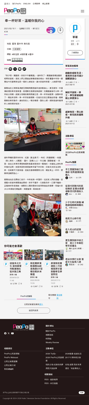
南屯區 (27, 44)
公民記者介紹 (10, 365)
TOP (81, 392)
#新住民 (15, 54)
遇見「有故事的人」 (73, 368)
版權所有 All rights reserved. (18, 60)
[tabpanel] (33, 304)
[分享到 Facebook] (10, 69)
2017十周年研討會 (73, 357)
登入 (8, 4)
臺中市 (20, 44)
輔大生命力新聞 (75, 249)
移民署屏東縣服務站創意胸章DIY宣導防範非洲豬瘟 (36, 268)
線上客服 (45, 4)
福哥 (71, 221)
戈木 (71, 178)
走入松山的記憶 (73, 229)
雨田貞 (71, 265)
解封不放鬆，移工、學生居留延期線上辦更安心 (74, 95)
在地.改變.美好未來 (73, 364)
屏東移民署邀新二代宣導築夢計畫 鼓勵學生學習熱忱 (56, 268)
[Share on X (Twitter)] (15, 69)
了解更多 (75, 53)
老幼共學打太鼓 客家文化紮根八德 (74, 260)
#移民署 (23, 54)
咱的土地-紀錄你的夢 (54, 364)
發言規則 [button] (59, 296)
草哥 (75, 37)
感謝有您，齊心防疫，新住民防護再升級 (74, 115)
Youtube (12, 333)
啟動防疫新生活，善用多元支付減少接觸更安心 (74, 76)
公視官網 (36, 4)
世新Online (73, 208)
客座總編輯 (9, 369)
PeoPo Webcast (11, 357)
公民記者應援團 (10, 361)
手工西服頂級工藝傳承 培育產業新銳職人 (74, 172)
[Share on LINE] (19, 69)
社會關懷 (16, 49)
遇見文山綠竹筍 (73, 218)
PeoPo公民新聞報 (11, 353)
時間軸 (48, 338)
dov (70, 194)
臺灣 (14, 44)
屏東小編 (13, 275)
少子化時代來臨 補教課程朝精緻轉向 (74, 203)
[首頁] (15, 11)
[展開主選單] (82, 11)
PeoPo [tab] (26, 296)
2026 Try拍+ (51, 353)
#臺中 (30, 54)
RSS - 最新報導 (51, 379)
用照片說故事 (51, 368)
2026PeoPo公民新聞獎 (75, 153)
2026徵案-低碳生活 (73, 353)
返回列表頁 (33, 310)
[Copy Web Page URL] (24, 69)
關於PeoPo (50, 331)
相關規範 (49, 334)
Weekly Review (52, 342)
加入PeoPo (16, 4)
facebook (5, 333)
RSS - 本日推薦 (51, 383)
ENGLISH (26, 4)
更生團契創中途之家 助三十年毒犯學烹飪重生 (74, 243)
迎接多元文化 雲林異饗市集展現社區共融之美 (15, 267)
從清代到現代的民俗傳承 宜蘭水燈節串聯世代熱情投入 (74, 188)
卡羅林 (71, 232)
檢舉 (60, 29)
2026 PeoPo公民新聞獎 (55, 359)
